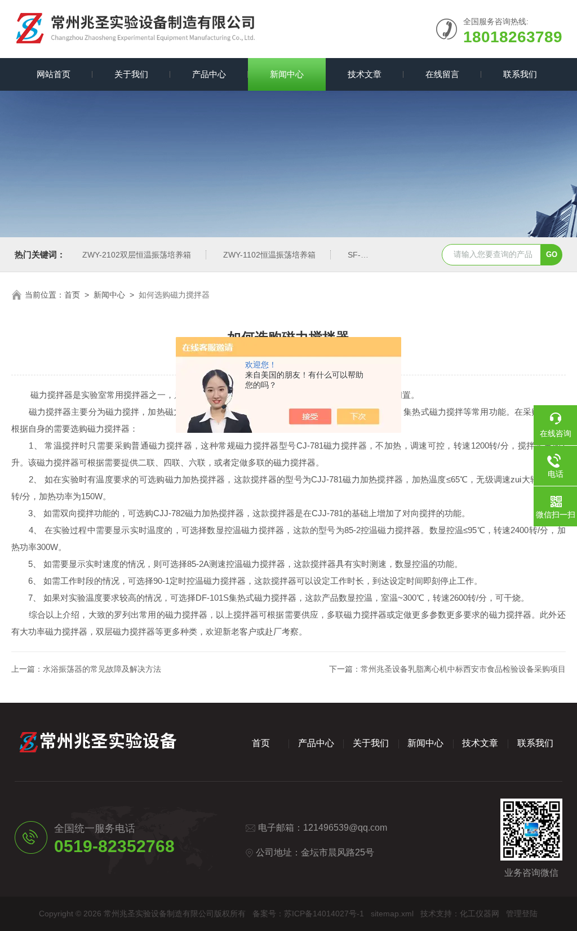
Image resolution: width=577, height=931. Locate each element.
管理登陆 (522, 913)
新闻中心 (287, 74)
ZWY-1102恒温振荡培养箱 (269, 254)
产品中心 (209, 74)
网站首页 (53, 74)
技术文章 (364, 74)
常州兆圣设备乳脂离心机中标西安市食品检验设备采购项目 (463, 668)
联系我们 (520, 74)
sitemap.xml (392, 913)
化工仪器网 (479, 913)
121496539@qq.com (345, 827)
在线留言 (442, 74)
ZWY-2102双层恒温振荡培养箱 (136, 254)
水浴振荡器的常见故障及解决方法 (102, 668)
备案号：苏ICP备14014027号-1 (308, 913)
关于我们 (131, 74)
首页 (72, 294)
